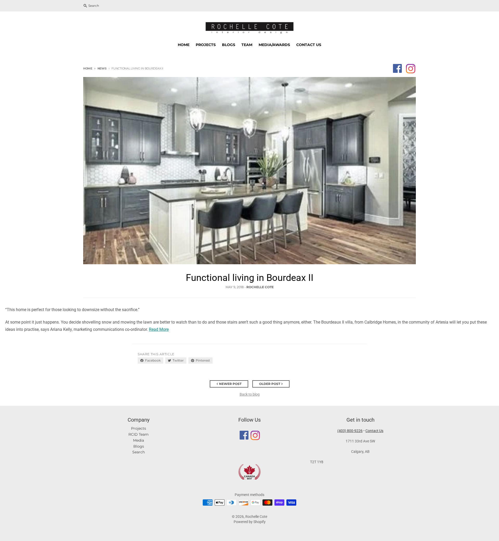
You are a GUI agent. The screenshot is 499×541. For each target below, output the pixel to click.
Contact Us (374, 431)
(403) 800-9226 (350, 431)
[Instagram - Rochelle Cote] (410, 68)
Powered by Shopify (250, 522)
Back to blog (250, 394)
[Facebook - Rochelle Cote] (397, 68)
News (102, 68)
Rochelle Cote (256, 516)
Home (87, 68)
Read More (159, 329)
